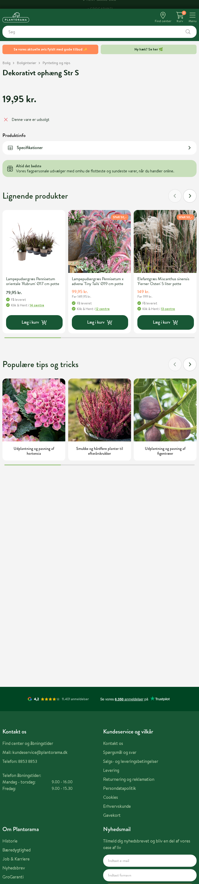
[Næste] (190, 196)
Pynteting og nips (56, 62)
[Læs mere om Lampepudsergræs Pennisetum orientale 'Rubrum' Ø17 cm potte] (33, 241)
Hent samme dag (101, 4)
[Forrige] (175, 196)
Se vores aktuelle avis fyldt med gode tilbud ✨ (50, 49)
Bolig (6, 62)
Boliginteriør (26, 62)
